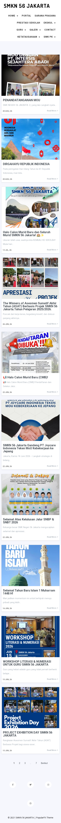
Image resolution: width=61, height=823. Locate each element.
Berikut (44, 763)
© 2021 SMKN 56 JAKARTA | (22, 817)
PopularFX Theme (44, 817)
